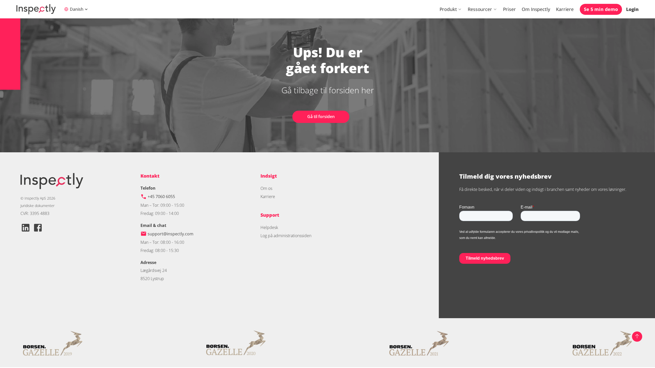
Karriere (565, 9)
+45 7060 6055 (162, 196)
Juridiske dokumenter (37, 205)
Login (632, 9)
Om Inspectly (536, 9)
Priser (509, 9)
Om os (266, 188)
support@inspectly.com (170, 234)
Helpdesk (269, 227)
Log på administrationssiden (285, 235)
